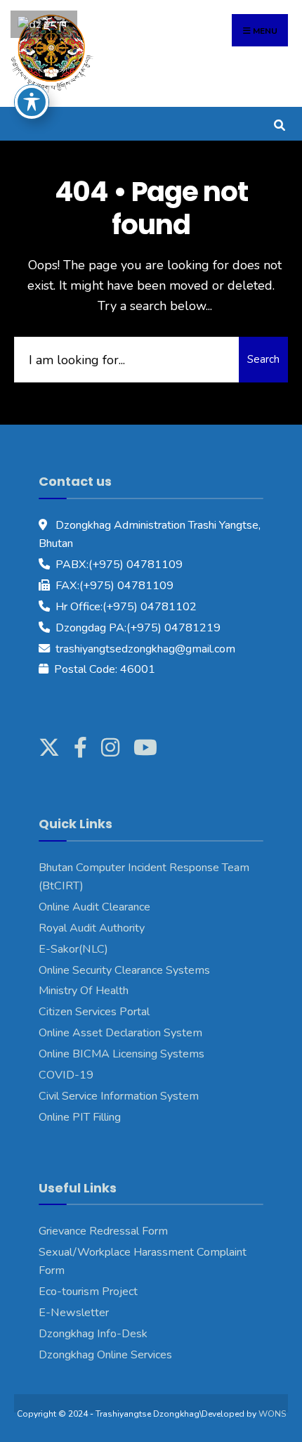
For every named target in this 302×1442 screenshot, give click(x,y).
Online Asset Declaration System (120, 1033)
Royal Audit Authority (92, 928)
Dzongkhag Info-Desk (93, 1333)
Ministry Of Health (84, 990)
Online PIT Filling (80, 1117)
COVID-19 (66, 1075)
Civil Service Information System (119, 1096)
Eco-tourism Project (88, 1291)
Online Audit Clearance (94, 907)
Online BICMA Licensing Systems (121, 1054)
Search (263, 359)
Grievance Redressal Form (103, 1231)
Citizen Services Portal (94, 1011)
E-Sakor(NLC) (73, 949)
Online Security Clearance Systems (124, 970)
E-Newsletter (74, 1312)
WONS (272, 1414)
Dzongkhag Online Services (105, 1355)
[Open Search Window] (279, 123)
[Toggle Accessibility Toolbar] (31, 102)
